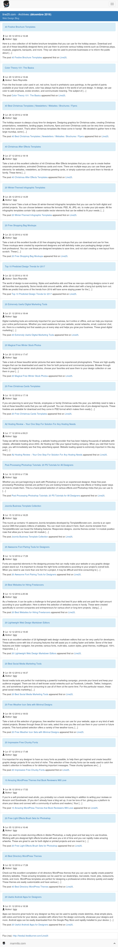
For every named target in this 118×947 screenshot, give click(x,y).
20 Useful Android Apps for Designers (23, 896)
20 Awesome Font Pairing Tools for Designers (27, 546)
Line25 (63, 57)
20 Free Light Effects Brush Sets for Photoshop (28, 818)
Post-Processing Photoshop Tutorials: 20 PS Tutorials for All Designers (39, 464)
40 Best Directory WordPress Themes (23, 855)
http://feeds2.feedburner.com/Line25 (30, 935)
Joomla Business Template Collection (23, 505)
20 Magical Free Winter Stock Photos (23, 345)
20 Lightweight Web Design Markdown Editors (27, 622)
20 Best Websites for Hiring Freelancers (24, 584)
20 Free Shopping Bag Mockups (20, 225)
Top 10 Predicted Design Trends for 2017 (25, 266)
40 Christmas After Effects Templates (23, 146)
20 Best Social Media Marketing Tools (23, 663)
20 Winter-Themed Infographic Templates (25, 187)
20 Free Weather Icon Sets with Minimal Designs (28, 704)
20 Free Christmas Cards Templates (22, 386)
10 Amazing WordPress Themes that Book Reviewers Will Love (35, 780)
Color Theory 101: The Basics (19, 67)
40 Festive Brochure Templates (20, 26)
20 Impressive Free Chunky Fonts (21, 742)
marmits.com (18, 943)
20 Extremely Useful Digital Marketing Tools (26, 304)
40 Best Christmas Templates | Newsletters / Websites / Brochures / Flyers (41, 105)
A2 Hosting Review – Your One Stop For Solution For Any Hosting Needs (40, 424)
